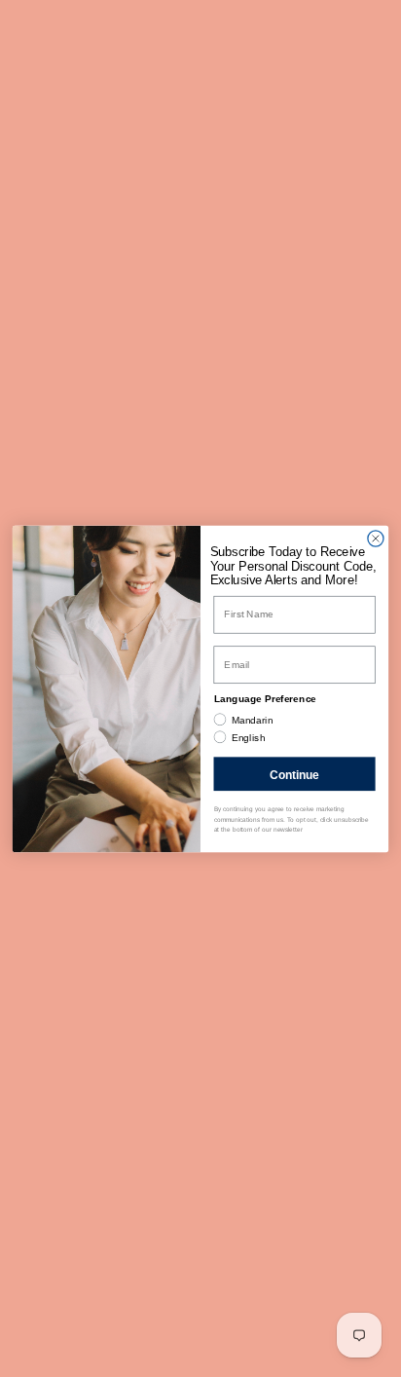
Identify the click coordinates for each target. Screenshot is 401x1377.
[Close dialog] (375, 537)
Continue (294, 773)
